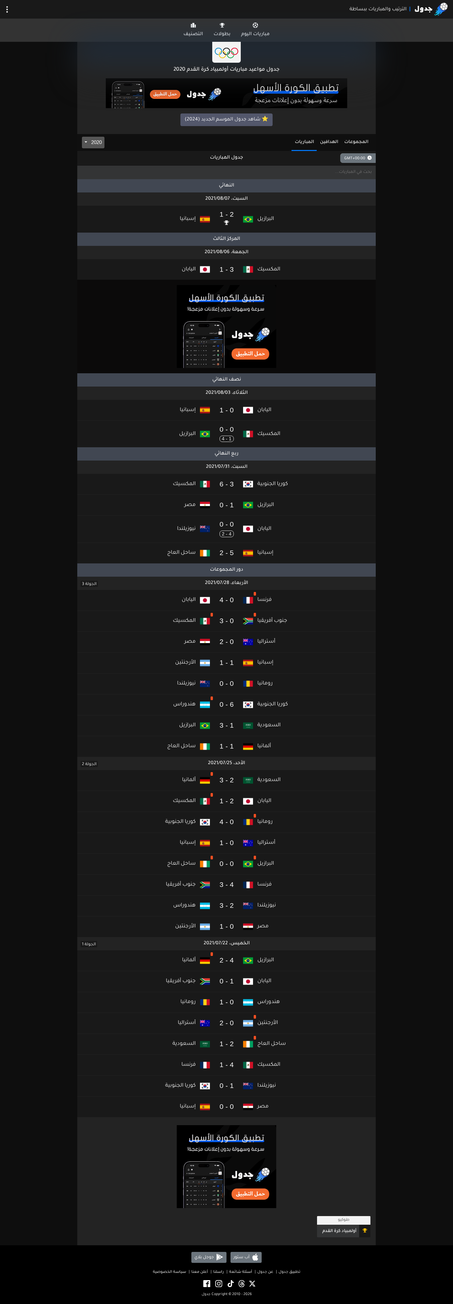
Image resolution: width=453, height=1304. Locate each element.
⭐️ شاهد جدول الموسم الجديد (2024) (226, 119)
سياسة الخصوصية (169, 1272)
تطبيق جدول (289, 1272)
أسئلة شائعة (240, 1272)
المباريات (304, 142)
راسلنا (218, 1272)
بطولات (222, 34)
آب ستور (241, 1257)
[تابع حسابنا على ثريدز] (241, 1284)
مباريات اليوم (255, 34)
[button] (226, 219)
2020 (96, 142)
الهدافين (329, 142)
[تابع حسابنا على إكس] (252, 1284)
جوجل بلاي (204, 1257)
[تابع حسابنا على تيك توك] (230, 1284)
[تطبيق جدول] (226, 94)
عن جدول (265, 1272)
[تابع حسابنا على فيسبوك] (206, 1284)
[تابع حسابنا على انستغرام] (218, 1284)
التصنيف (193, 34)
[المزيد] (7, 9)
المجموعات (356, 142)
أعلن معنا (199, 1272)
